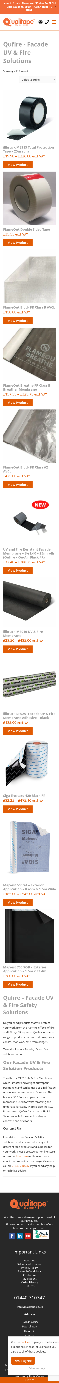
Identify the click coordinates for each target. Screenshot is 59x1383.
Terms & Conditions (29, 1271)
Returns (29, 1286)
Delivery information (29, 1264)
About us (29, 1260)
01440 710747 (20, 1166)
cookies (25, 1342)
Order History (29, 1282)
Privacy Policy (29, 1268)
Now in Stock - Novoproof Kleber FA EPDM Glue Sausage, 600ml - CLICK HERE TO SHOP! (29, 7)
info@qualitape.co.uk (29, 1307)
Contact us (29, 1275)
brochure (22, 1156)
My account (29, 1278)
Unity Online (36, 1376)
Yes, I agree (23, 1361)
